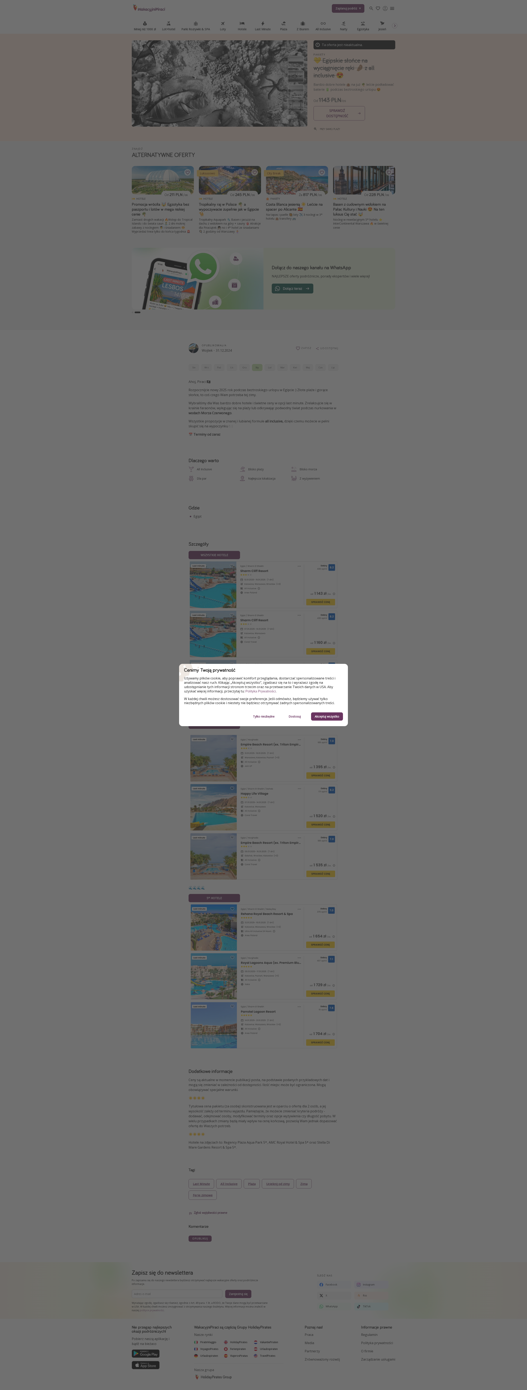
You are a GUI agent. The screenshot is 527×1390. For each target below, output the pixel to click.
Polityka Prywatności (260, 691)
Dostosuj (295, 716)
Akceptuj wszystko (327, 716)
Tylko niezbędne (264, 716)
